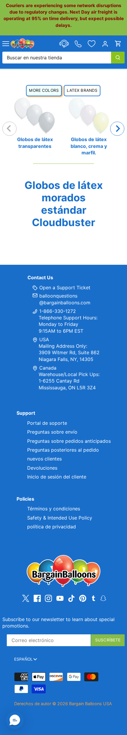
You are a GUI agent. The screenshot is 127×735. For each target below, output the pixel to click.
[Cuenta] (105, 43)
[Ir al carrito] (118, 43)
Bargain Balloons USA (90, 703)
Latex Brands (82, 90)
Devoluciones (42, 468)
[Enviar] (118, 57)
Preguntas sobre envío (52, 432)
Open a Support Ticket (64, 287)
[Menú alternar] (5, 43)
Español (23, 659)
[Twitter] (25, 598)
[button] (15, 720)
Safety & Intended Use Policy (59, 518)
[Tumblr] (93, 597)
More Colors (44, 90)
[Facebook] (37, 598)
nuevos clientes (44, 459)
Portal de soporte (47, 423)
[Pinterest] (82, 598)
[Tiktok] (71, 598)
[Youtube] (60, 598)
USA (44, 339)
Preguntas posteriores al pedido (63, 450)
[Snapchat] (103, 597)
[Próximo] (117, 129)
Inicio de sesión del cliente (56, 477)
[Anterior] (9, 129)
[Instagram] (48, 598)
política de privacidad (51, 527)
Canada (47, 368)
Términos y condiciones (53, 509)
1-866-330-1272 (57, 311)
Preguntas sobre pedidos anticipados (69, 441)
